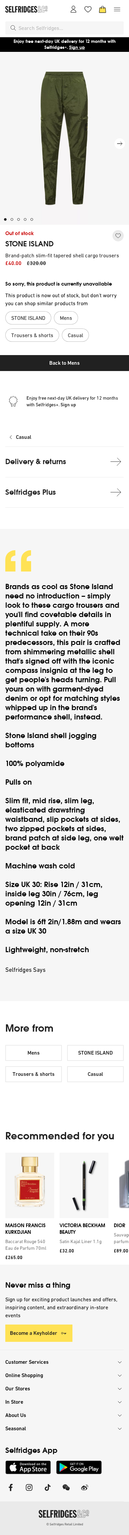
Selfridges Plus (30, 492)
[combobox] (70, 28)
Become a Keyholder (33, 1333)
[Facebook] (10, 1491)
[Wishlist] (88, 9)
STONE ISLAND (29, 244)
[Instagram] (29, 1491)
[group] (64, 1209)
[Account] (73, 9)
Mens (33, 1053)
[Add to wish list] (118, 235)
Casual (23, 437)
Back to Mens (64, 363)
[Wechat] (66, 1491)
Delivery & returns (35, 461)
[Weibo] (84, 1491)
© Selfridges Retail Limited (64, 1524)
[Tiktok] (47, 1491)
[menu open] (117, 9)
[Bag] (102, 9)
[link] (28, 1244)
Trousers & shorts (34, 1074)
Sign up (77, 47)
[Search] (13, 28)
